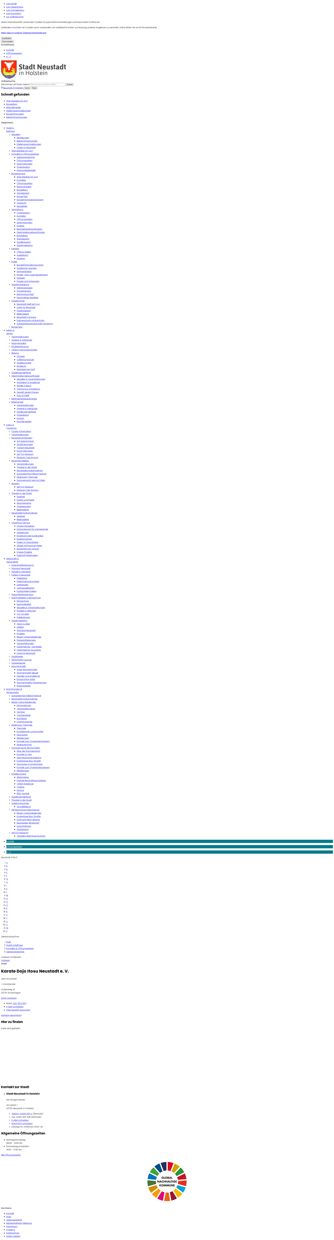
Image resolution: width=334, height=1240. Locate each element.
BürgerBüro (11, 104)
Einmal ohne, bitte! (26, 679)
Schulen (21, 356)
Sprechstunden (24, 163)
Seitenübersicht (14, 1219)
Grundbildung (24, 806)
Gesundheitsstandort (22, 594)
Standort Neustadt (20, 568)
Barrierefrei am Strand (28, 548)
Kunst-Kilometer (25, 450)
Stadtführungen (25, 444)
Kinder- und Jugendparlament (32, 274)
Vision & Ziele (23, 623)
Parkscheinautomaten (28, 581)
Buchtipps (22, 718)
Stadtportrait (18, 300)
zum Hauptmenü (14, 6)
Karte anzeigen (9, 998)
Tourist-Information (21, 431)
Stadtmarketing (24, 245)
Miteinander (17, 402)
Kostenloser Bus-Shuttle (29, 760)
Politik (14, 261)
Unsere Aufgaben (25, 526)
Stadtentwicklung (20, 284)
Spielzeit (21, 496)
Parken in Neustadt (20, 574)
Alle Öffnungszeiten (11, 1154)
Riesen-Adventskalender (29, 636)
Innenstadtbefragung (22, 565)
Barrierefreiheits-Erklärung (19, 1223)
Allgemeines (23, 777)
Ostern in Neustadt (26, 147)
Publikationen (23, 617)
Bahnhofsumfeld (25, 294)
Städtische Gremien (27, 268)
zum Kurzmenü (13, 13)
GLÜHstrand (22, 829)
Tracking (10, 1229)
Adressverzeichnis (26, 157)
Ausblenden (6, 38)
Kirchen (20, 418)
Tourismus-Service (20, 522)
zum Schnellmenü (15, 10)
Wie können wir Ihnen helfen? (15, 84)
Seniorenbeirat (24, 271)
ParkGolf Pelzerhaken (27, 555)
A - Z (8, 56)
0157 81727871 (19, 1003)
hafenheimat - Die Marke (29, 646)
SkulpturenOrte (24, 744)
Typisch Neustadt (25, 447)
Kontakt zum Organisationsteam (33, 741)
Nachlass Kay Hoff (26, 369)
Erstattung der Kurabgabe (30, 535)
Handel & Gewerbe (21, 571)
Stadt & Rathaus (14, 945)
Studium (21, 258)
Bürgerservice (18, 173)
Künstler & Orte (24, 754)
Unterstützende (24, 721)
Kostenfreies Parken (27, 591)
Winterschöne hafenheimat (25, 809)
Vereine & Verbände (21, 340)
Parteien (21, 278)
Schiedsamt (23, 415)
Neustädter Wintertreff (28, 822)
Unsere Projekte (24, 552)
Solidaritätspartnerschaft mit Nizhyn (35, 323)
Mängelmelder (13, 107)
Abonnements (24, 503)
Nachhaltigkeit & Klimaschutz (26, 597)
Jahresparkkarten (25, 588)
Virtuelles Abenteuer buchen (31, 835)
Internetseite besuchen (18, 1009)
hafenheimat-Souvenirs (29, 650)
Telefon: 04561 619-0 (21, 1113)
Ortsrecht (21, 203)
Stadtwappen (24, 310)
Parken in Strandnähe (27, 542)
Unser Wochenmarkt (27, 669)
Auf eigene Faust (25, 441)
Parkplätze (22, 578)
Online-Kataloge (25, 783)
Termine (21, 712)
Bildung (15, 353)
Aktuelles (15, 134)
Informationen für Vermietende (32, 529)
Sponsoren (22, 734)
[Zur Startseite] (33, 77)
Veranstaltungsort (26, 708)
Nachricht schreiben (22, 1123)
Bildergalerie (23, 313)
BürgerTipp (22, 196)
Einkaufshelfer (24, 685)
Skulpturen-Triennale (27, 477)
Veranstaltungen (20, 336)
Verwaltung (17, 209)
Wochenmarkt (18, 666)
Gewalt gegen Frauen (28, 392)
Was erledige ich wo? (17, 100)
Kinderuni (21, 366)
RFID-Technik (23, 793)
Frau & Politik (23, 395)
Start (8, 941)
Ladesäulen (22, 584)
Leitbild (20, 627)
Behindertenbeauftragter (29, 229)
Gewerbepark (18, 663)
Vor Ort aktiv (23, 614)
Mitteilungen (23, 137)
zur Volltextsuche (14, 16)
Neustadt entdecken (21, 437)
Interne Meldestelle (26, 170)
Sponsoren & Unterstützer (30, 764)
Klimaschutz (23, 601)
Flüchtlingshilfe (24, 421)
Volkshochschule (25, 359)
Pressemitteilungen (26, 640)
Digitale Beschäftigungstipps (31, 780)
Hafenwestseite (24, 287)
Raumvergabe (24, 186)
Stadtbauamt (24, 242)
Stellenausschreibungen (18, 110)
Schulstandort (24, 291)
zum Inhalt (11, 3)
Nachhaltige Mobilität (27, 297)
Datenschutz (12, 1233)
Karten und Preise (25, 499)
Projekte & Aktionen (26, 610)
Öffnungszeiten (14, 53)
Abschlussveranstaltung (29, 757)
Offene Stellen (24, 251)
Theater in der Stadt (27, 467)
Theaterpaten (24, 506)
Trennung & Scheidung (28, 388)
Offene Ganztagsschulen (24, 349)
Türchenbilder (24, 715)
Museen (15, 483)
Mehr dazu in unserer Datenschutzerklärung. (23, 32)
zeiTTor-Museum (25, 454)
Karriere (20, 225)
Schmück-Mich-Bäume (28, 819)
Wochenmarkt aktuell (27, 672)
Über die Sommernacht (28, 751)
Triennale (21, 728)
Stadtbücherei (24, 362)
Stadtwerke (17, 656)
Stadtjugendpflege (21, 372)
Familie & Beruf (24, 385)
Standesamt (23, 193)
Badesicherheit (24, 539)
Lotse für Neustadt (26, 307)
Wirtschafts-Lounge (21, 659)
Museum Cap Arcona (27, 457)
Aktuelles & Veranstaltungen (31, 379)
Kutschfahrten (24, 826)
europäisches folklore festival (31, 473)
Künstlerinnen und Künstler (30, 731)
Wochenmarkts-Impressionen (32, 682)
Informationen (24, 705)
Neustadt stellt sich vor (28, 304)
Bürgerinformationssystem (30, 199)
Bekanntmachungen (16, 117)
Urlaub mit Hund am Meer (29, 545)
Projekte (21, 633)
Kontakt (10, 50)
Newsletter (22, 206)
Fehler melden (13, 1236)
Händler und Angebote (28, 676)
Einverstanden (7, 42)
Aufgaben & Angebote (28, 382)
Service (20, 790)
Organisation (23, 167)
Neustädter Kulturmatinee (30, 470)
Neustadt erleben (20, 460)
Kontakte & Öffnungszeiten (25, 154)
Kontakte (21, 180)
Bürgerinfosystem (15, 114)
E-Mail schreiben (14, 1006)
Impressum (11, 1226)
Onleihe (20, 787)
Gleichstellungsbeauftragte (31, 232)
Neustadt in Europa (26, 317)
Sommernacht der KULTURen (31, 480)
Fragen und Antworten (28, 281)
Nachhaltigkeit (24, 604)
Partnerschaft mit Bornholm (30, 320)
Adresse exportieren (11, 1015)
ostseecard (22, 532)
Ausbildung (22, 255)
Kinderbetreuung (20, 346)
